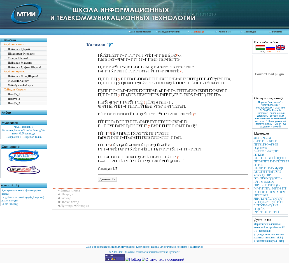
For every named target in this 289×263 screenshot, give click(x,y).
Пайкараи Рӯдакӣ (17, 49)
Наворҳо (82, 206)
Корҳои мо (224, 31)
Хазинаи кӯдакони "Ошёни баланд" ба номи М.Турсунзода (23, 132)
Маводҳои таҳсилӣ (168, 31)
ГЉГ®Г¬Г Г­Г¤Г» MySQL (269, 168)
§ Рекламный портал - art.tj (269, 240)
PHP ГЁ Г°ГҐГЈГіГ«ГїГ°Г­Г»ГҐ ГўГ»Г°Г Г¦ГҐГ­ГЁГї (269, 200)
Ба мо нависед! (10, 203)
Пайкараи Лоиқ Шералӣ (21, 76)
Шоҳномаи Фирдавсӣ (19, 53)
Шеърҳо (67, 194)
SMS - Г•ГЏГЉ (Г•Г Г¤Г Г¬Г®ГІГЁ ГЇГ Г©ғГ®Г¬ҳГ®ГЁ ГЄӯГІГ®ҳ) (266, 143)
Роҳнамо (276, 31)
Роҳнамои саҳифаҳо (189, 246)
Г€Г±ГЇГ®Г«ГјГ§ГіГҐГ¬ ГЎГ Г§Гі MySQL (268, 180)
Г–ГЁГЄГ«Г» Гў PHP (266, 205)
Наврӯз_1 (12, 94)
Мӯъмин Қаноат (16, 80)
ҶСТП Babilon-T (23, 126)
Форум (170, 246)
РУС (270, 51)
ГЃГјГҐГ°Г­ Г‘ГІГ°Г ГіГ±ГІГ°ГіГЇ (266, 210)
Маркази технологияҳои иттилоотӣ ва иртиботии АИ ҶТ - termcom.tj (269, 227)
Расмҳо (66, 198)
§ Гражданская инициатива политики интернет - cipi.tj (269, 236)
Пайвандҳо (249, 31)
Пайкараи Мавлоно (18, 62)
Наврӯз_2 (12, 98)
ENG (277, 51)
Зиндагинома (70, 190)
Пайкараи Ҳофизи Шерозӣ (22, 67)
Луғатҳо (67, 206)
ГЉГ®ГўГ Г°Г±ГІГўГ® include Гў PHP (267, 173)
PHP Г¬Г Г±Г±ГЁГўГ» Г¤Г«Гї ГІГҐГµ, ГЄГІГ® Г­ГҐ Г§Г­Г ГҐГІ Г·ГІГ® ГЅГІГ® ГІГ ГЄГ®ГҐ (270, 190)
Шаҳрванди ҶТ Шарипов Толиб (24, 136)
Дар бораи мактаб (141, 31)
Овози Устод (70, 202)
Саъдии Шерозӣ (16, 58)
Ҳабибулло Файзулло (19, 85)
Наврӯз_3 (12, 103)
